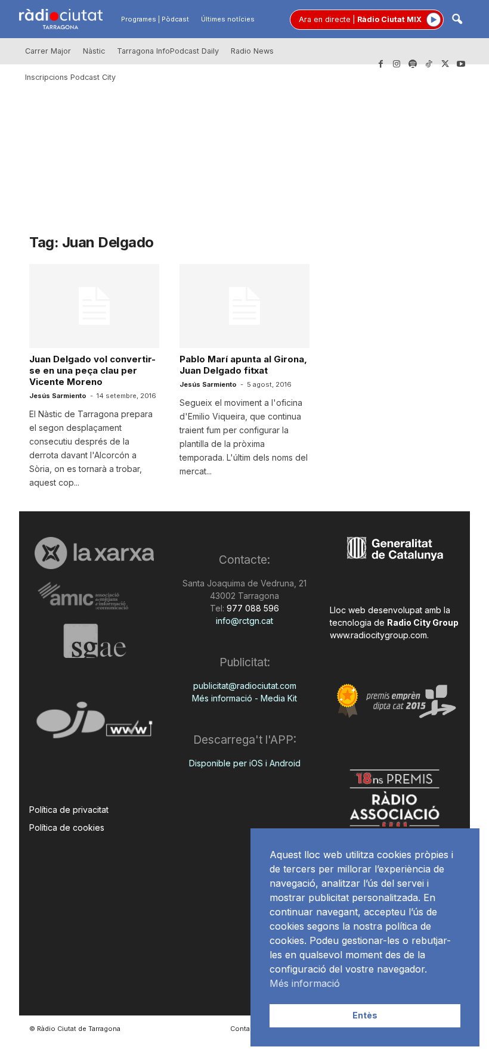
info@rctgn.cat (244, 621)
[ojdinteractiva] (94, 725)
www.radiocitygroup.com (378, 635)
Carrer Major (48, 50)
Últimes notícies (228, 19)
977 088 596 (251, 608)
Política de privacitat (69, 810)
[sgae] (94, 640)
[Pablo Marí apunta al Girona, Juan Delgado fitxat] (244, 306)
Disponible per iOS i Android (245, 763)
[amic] (94, 596)
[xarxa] (94, 553)
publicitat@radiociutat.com (244, 686)
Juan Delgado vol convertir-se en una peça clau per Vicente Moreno (92, 370)
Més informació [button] (305, 983)
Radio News (252, 50)
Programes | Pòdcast (155, 19)
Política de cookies (66, 827)
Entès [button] (364, 1015)
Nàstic (94, 50)
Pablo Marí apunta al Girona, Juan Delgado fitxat (243, 364)
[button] (457, 20)
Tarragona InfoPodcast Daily (168, 50)
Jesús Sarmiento (57, 396)
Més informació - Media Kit (244, 698)
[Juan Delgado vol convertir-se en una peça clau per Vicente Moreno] (94, 306)
